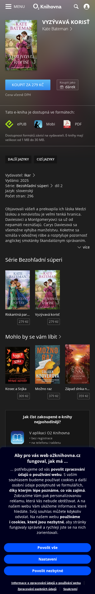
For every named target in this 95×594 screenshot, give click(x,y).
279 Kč (23, 321)
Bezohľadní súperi (32, 185)
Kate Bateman (55, 29)
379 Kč (54, 396)
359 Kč (83, 396)
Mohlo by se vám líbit (31, 336)
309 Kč (23, 396)
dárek (67, 84)
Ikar (27, 175)
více (86, 247)
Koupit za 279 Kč (28, 84)
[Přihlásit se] (86, 6)
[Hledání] (76, 6)
